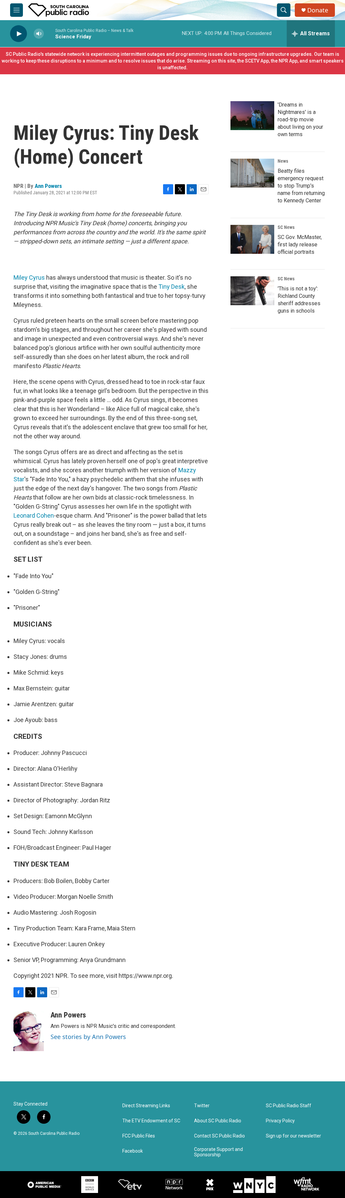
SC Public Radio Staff (288, 1105)
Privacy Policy (280, 1120)
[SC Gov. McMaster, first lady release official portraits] (252, 239)
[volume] (38, 33)
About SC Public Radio (217, 1120)
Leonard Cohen (33, 515)
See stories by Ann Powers (88, 1037)
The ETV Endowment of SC (151, 1120)
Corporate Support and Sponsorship (218, 1152)
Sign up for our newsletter (293, 1136)
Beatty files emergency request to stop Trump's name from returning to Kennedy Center (301, 186)
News (283, 161)
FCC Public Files (138, 1136)
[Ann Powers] (28, 1031)
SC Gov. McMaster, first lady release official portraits (300, 244)
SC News (286, 227)
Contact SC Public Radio (219, 1136)
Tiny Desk (171, 286)
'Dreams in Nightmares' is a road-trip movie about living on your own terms (300, 119)
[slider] (50, 33)
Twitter (202, 1105)
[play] (18, 34)
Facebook (132, 1151)
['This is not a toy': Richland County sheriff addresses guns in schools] (252, 290)
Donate (317, 10)
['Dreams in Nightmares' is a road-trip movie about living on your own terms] (252, 115)
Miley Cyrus (29, 277)
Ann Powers (48, 186)
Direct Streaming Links (146, 1105)
